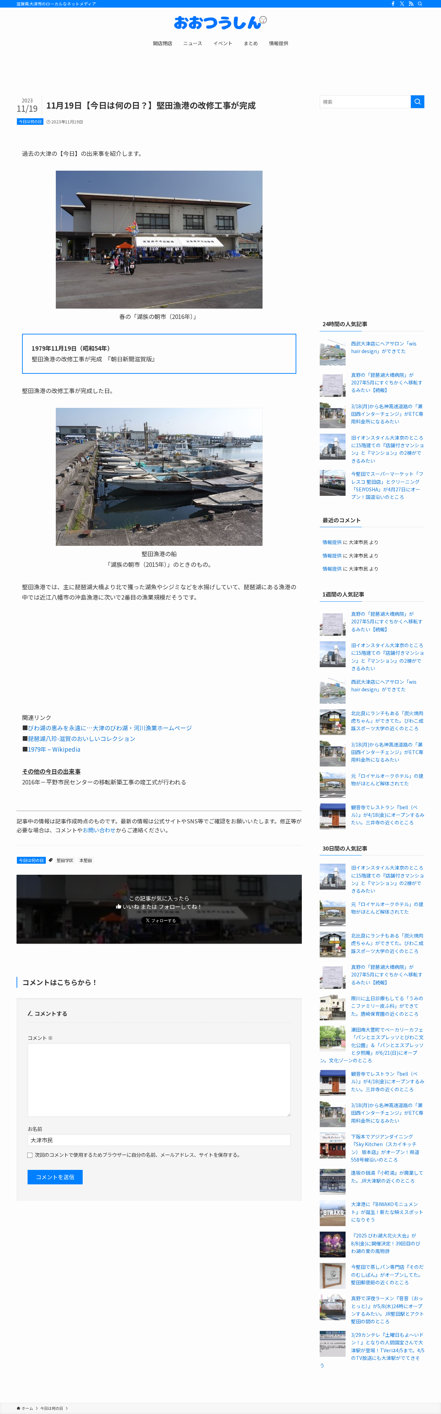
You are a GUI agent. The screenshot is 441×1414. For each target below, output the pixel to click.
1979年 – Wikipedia (54, 749)
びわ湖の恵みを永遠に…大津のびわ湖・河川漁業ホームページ (110, 727)
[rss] (411, 4)
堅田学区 (65, 860)
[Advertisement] (372, 163)
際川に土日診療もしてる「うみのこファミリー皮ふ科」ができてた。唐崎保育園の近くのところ (387, 1006)
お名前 (35, 1128)
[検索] (420, 4)
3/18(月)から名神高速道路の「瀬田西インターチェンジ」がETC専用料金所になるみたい (387, 414)
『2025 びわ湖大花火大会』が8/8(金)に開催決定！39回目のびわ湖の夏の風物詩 (385, 1243)
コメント (40, 1037)
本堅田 (86, 860)
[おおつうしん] (220, 23)
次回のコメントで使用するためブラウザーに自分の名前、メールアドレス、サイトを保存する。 (138, 1154)
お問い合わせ (99, 830)
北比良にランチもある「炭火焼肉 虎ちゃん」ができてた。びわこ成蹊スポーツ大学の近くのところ (387, 721)
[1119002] (159, 306)
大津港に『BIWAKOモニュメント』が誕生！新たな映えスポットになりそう (387, 1212)
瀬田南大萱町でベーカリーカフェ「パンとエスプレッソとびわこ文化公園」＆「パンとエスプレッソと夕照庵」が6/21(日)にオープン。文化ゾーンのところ (372, 1045)
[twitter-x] (402, 4)
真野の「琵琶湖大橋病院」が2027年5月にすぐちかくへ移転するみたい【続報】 (387, 382)
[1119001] (159, 543)
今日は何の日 (30, 121)
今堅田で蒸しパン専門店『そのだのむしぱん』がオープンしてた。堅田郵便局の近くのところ (387, 1274)
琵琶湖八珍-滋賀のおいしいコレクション (81, 738)
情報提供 (332, 542)
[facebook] (393, 4)
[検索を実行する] (417, 101)
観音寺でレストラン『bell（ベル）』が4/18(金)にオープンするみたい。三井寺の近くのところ (387, 815)
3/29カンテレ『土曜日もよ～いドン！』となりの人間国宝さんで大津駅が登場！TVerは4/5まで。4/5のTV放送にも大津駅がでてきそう (372, 1350)
